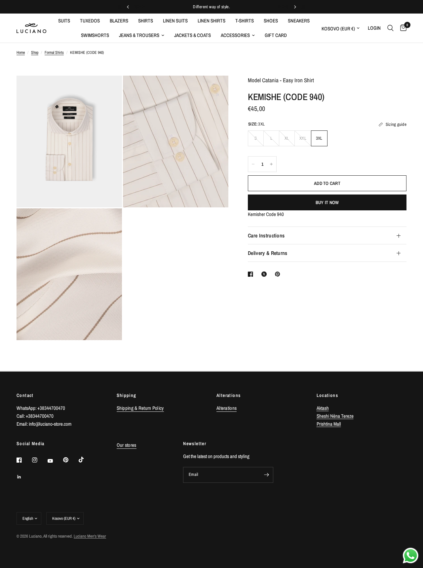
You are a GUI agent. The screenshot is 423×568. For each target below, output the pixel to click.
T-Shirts (244, 20)
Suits (64, 20)
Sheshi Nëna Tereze (335, 415)
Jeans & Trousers (139, 35)
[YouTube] (55, 460)
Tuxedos (90, 20)
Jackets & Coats (192, 35)
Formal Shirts (54, 52)
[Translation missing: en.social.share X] (265, 274)
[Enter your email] (266, 475)
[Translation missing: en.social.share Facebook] (252, 274)
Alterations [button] (226, 408)
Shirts (145, 20)
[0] (401, 28)
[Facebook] (24, 460)
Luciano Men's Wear (90, 536)
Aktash (323, 408)
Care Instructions (266, 235)
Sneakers (299, 20)
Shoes (271, 20)
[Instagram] (39, 460)
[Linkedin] (24, 477)
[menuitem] (64, 21)
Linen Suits (175, 20)
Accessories (235, 35)
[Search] (390, 28)
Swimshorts (95, 35)
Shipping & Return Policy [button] (140, 408)
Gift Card (276, 35)
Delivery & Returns (268, 253)
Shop (34, 52)
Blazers (119, 20)
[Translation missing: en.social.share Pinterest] (279, 274)
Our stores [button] (126, 445)
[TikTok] (86, 459)
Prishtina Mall (329, 423)
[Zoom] (108, 89)
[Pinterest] (70, 459)
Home (21, 52)
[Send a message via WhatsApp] (411, 556)
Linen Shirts (211, 20)
